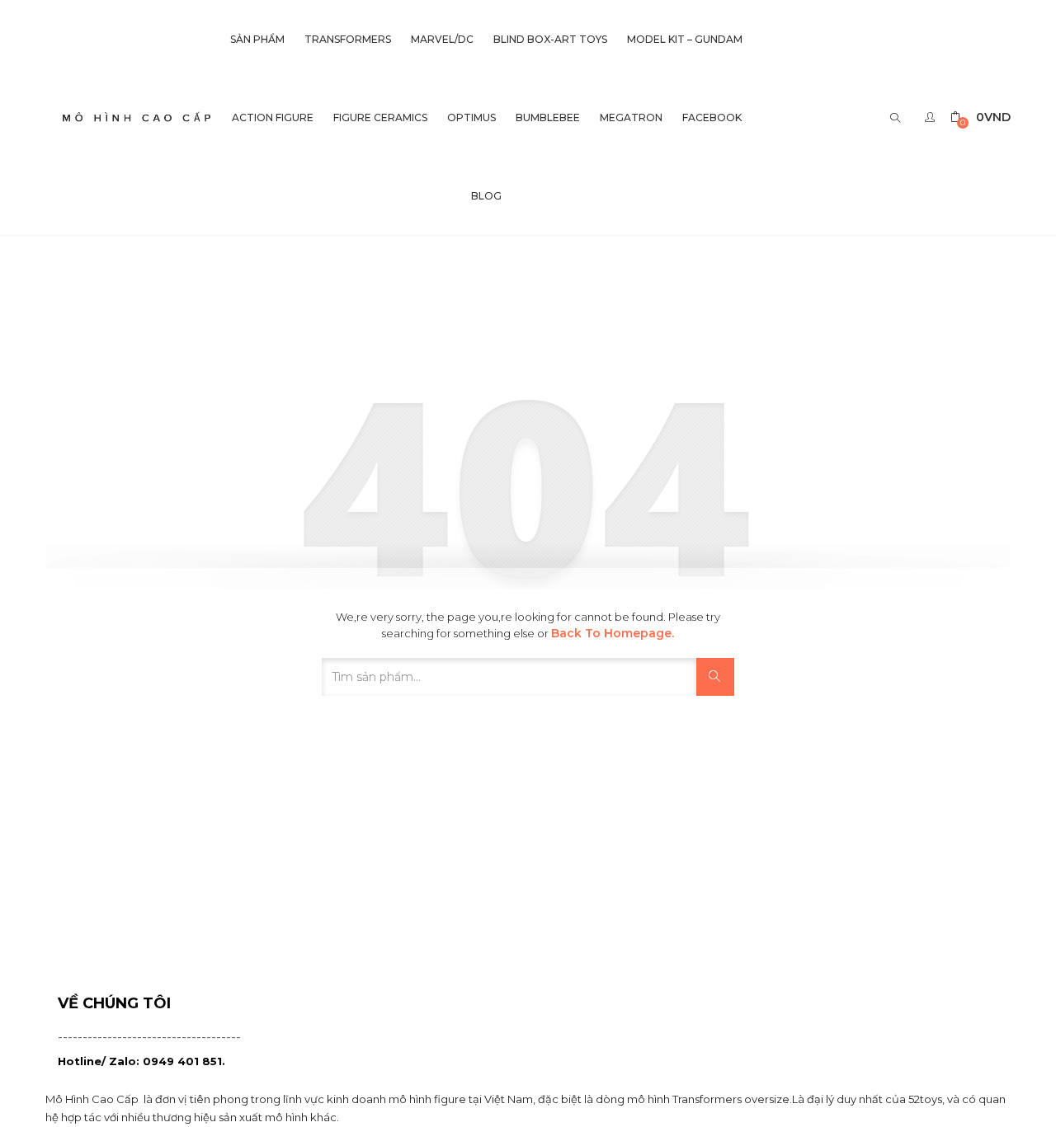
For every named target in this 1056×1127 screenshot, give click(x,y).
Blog (486, 196)
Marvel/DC (442, 39)
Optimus (471, 117)
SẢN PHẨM (257, 39)
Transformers (347, 39)
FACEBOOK (712, 117)
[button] (980, 117)
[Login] (932, 117)
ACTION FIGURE (273, 117)
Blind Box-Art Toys (550, 39)
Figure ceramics (380, 117)
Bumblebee (548, 117)
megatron (631, 117)
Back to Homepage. (612, 633)
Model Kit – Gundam (684, 39)
